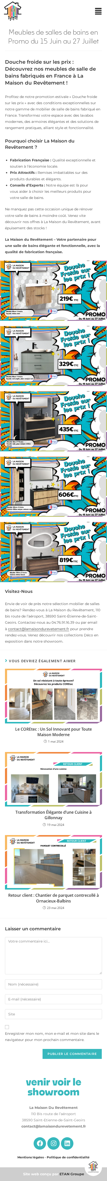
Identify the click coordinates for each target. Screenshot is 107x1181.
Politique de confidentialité (68, 1157)
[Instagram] (53, 1143)
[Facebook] (40, 1143)
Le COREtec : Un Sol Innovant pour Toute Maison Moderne (53, 731)
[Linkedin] (67, 1143)
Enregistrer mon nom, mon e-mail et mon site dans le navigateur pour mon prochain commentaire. (52, 1036)
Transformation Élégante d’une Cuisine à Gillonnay (53, 814)
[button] (98, 12)
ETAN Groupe (71, 1174)
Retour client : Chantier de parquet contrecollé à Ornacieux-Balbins (53, 898)
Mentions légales (30, 1157)
